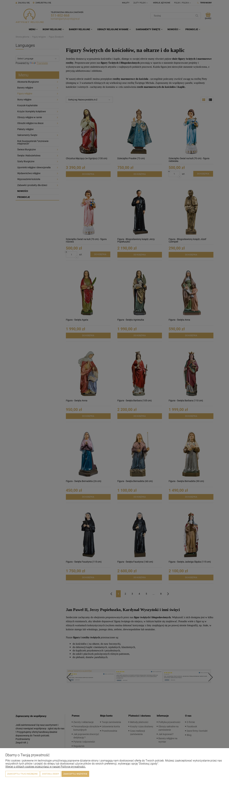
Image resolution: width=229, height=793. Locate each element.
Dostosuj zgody (50, 774)
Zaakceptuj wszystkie (75, 774)
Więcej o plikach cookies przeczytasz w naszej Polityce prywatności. (45, 766)
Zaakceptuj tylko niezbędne (22, 774)
